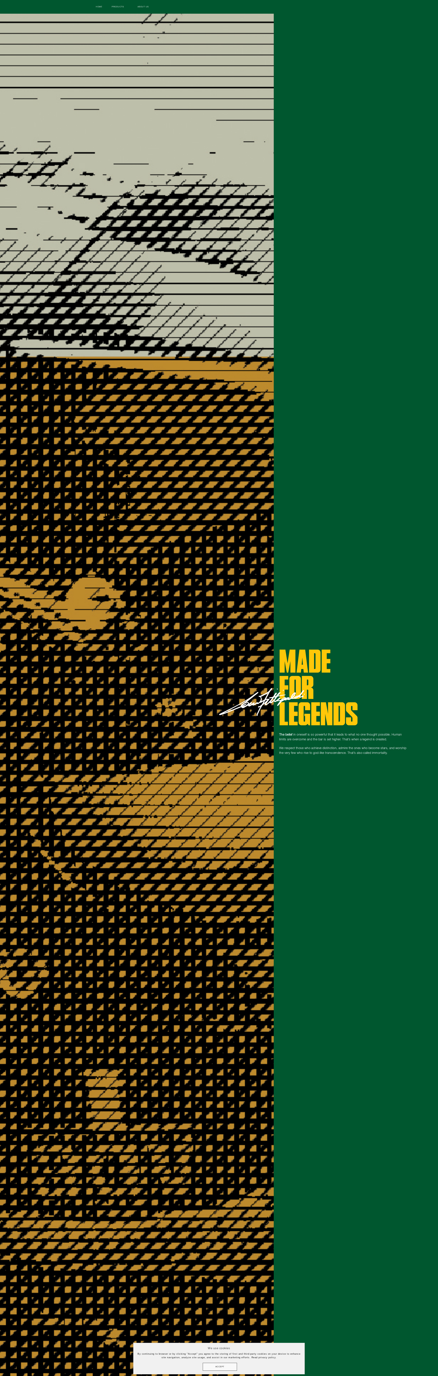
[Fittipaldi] (219, 11)
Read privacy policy (264, 1357)
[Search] (328, 7)
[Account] (317, 7)
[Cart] (306, 7)
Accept (219, 1367)
